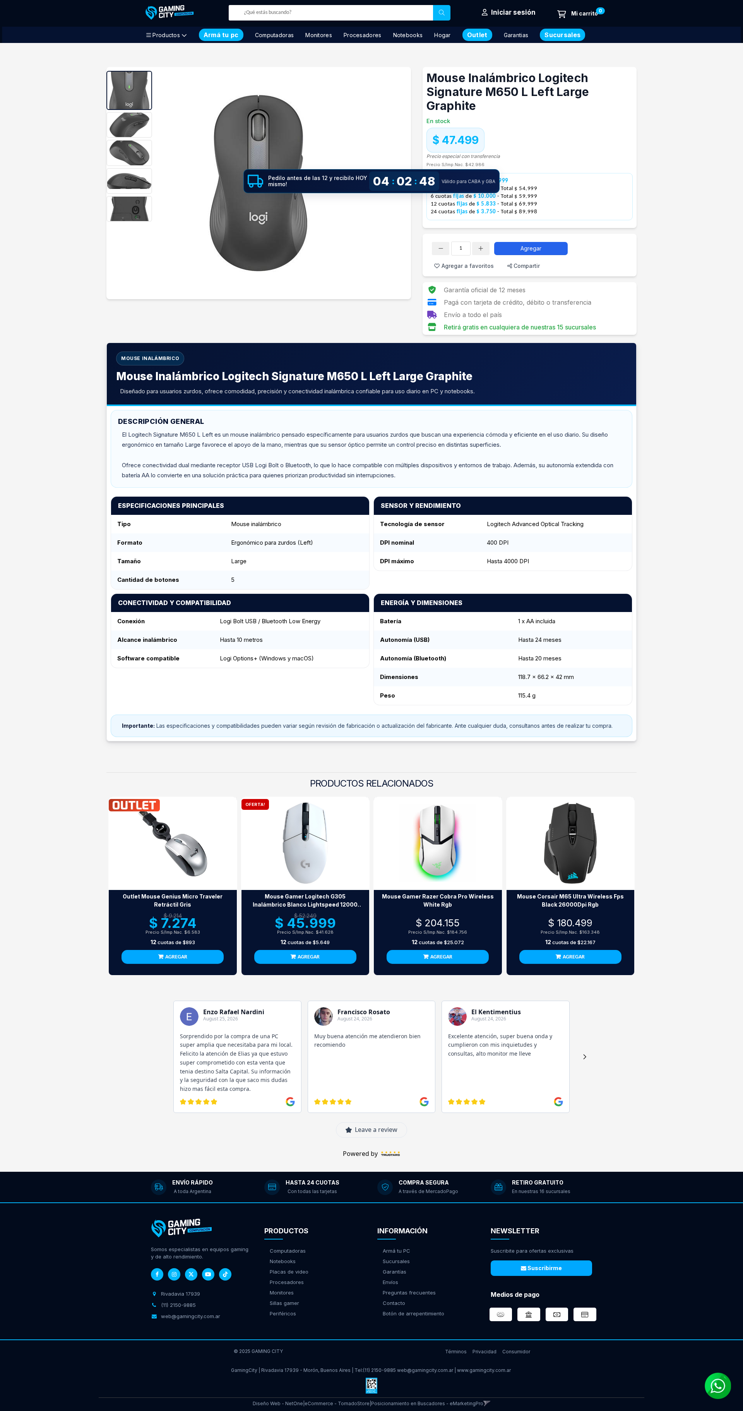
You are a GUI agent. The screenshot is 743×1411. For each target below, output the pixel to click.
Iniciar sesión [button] (513, 12)
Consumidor (516, 1351)
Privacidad (484, 1351)
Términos (456, 1351)
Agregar (530, 248)
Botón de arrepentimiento (413, 1313)
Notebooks (408, 35)
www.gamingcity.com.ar (484, 1370)
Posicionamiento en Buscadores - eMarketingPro (427, 1403)
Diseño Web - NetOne (278, 1403)
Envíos (390, 1282)
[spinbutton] (461, 248)
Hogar (442, 35)
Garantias (516, 35)
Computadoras (274, 35)
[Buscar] (441, 13)
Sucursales (396, 1261)
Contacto (394, 1303)
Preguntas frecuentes (409, 1292)
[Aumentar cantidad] (481, 248)
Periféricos (283, 1313)
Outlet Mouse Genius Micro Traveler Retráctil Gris (173, 900)
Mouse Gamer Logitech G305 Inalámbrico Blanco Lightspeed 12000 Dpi (305, 901)
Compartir (526, 265)
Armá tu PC (396, 1251)
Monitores (318, 35)
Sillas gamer (284, 1303)
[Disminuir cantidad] (440, 248)
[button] (487, 1403)
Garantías (394, 1272)
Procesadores (363, 35)
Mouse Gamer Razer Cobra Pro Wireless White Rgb (438, 900)
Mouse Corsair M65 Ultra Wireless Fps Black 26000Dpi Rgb (570, 900)
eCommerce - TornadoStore (337, 1403)
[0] (577, 14)
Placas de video (289, 1272)
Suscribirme (544, 1268)
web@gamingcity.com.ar (425, 1370)
